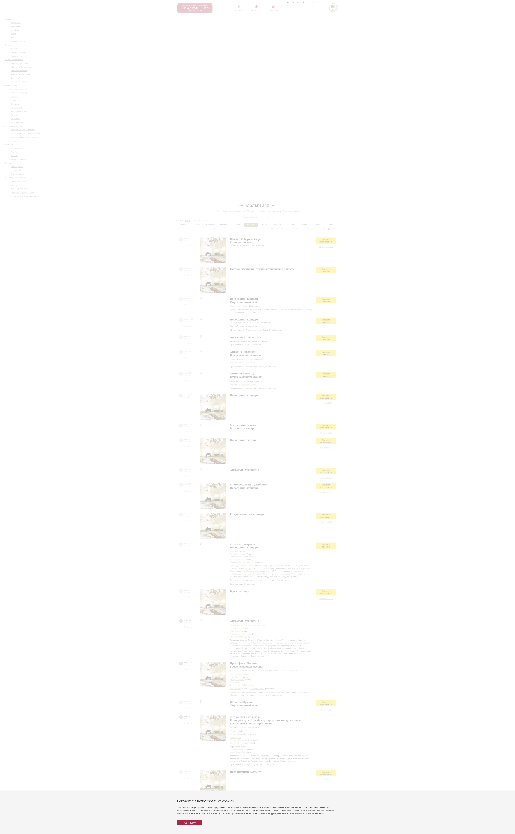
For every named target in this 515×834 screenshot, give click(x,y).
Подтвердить (189, 822)
